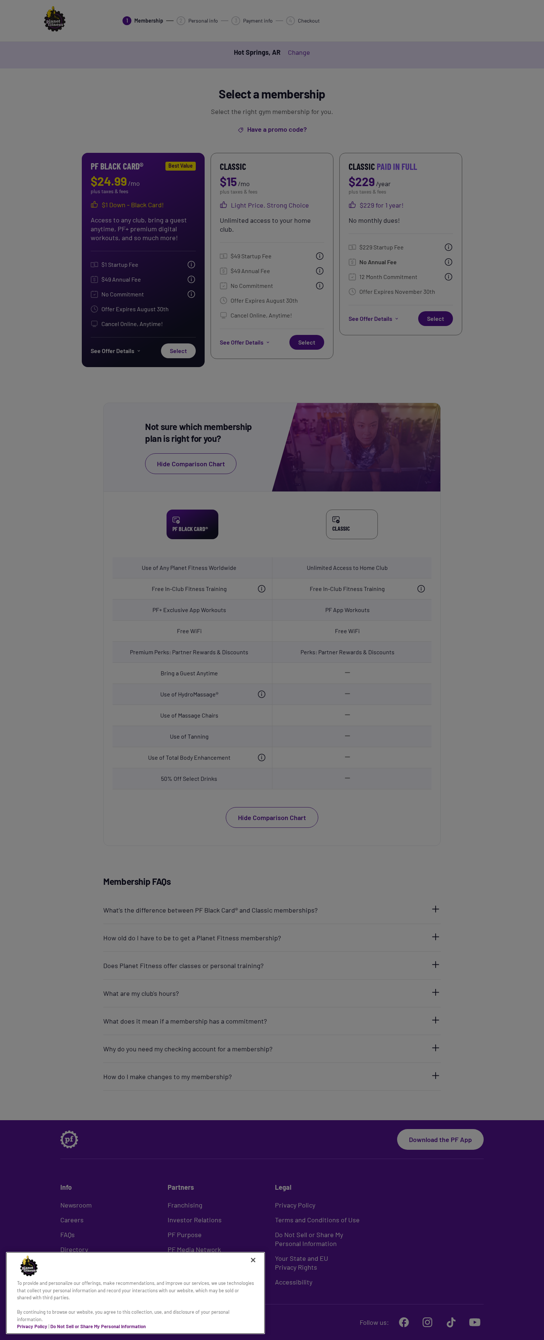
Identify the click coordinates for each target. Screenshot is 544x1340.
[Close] (253, 1260)
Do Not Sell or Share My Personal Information (98, 1326)
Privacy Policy (32, 1326)
